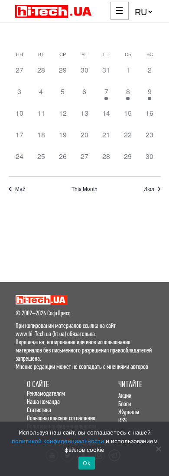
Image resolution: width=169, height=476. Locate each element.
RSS (122, 420)
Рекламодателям (46, 393)
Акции (124, 395)
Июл (148, 188)
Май (20, 188)
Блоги (124, 404)
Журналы (128, 412)
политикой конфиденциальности (58, 441)
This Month (85, 188)
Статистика (39, 410)
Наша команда (43, 401)
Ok (87, 463)
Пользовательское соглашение (61, 418)
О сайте (38, 384)
